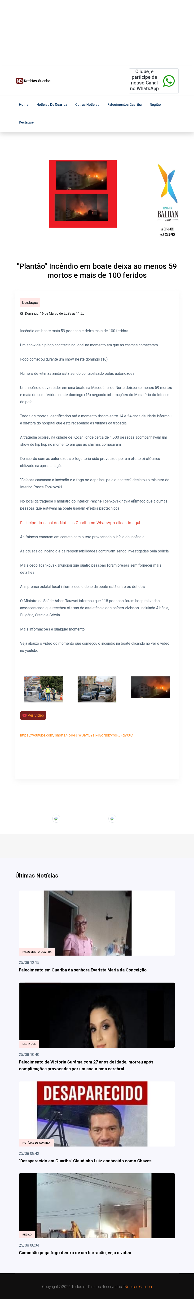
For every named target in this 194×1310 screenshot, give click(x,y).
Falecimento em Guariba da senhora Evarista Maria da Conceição (83, 969)
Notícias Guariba (138, 1286)
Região (155, 104)
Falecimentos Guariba (124, 104)
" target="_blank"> (37, 818)
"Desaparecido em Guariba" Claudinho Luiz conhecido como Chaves (85, 1160)
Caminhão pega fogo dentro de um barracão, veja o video (75, 1252)
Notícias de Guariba (51, 104)
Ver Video (35, 715)
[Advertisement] (97, 33)
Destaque (26, 122)
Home (23, 104)
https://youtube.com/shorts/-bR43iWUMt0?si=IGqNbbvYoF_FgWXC (76, 735)
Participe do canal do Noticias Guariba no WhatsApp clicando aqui (80, 522)
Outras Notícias (87, 104)
